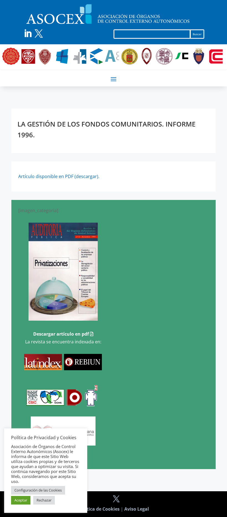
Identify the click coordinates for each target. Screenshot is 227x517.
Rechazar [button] (44, 500)
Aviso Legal (136, 509)
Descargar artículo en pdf (61, 334)
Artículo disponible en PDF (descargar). (58, 176)
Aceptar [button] (20, 500)
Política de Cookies (99, 509)
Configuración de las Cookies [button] (38, 490)
